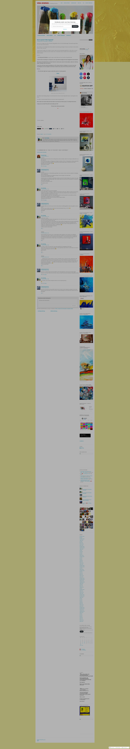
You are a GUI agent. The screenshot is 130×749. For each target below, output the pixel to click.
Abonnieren (75, 26)
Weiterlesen (65, 29)
